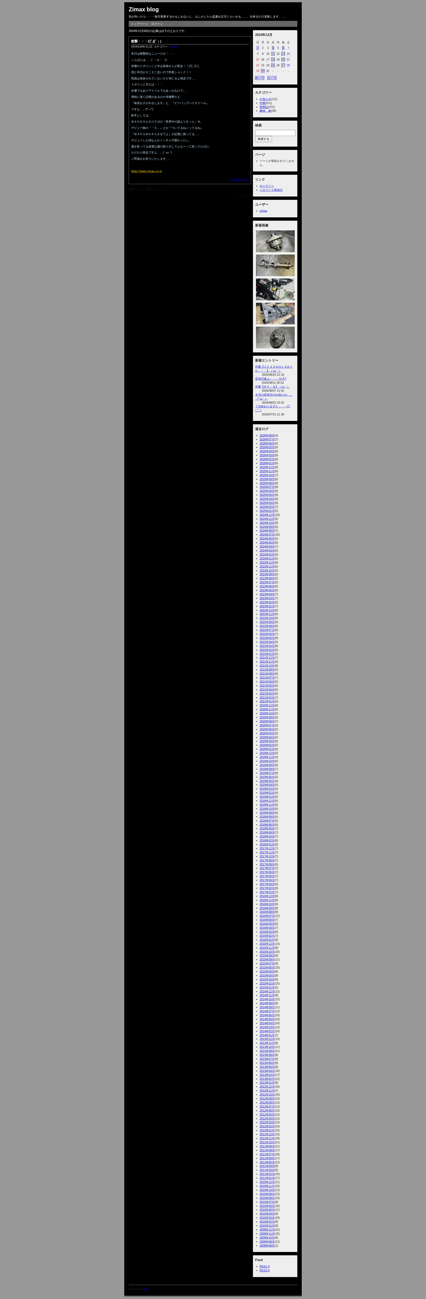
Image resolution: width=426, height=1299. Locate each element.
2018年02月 (267, 840)
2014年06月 (267, 1015)
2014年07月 (267, 1011)
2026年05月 (267, 447)
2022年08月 (267, 626)
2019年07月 (267, 773)
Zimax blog (144, 9)
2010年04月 (267, 1213)
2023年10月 (267, 570)
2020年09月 (267, 717)
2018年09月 (267, 812)
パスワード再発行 (271, 190)
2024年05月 (267, 542)
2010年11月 (267, 1186)
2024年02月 (267, 554)
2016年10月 (267, 904)
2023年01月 (267, 606)
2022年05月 (267, 638)
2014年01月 (267, 1035)
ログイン (157, 24)
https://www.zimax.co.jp (146, 171)
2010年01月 (267, 1225)
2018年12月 (267, 800)
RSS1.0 (265, 1266)
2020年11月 (267, 709)
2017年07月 (267, 868)
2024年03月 (267, 550)
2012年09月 (267, 1098)
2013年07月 (267, 1059)
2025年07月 (267, 487)
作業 (262, 103)
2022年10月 (267, 618)
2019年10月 (267, 761)
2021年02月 (267, 697)
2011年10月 (267, 1142)
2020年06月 (267, 729)
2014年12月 (267, 991)
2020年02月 (267, 745)
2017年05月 (267, 876)
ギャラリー (267, 186)
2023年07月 (267, 582)
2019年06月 (267, 777)
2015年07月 (267, 963)
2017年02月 (267, 888)
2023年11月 (267, 566)
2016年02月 (267, 935)
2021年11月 (267, 661)
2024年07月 (267, 534)
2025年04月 (267, 499)
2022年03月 (267, 646)
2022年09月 (267, 622)
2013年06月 (267, 1063)
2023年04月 (267, 594)
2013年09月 (267, 1051)
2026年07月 (267, 439)
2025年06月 (267, 491)
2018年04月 (267, 832)
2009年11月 (267, 1233)
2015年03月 (267, 979)
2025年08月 (267, 483)
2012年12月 (267, 1086)
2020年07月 (267, 725)
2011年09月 (267, 1146)
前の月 (259, 78)
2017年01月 (267, 892)
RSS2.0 (265, 1270)
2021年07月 (267, 677)
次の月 (272, 78)
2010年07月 (267, 1202)
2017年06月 (267, 872)
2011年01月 (267, 1178)
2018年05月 (267, 828)
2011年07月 (267, 1154)
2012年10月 (267, 1094)
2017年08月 (267, 864)
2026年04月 (267, 451)
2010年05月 (267, 1209)
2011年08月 (267, 1150)
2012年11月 (267, 1090)
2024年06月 (267, 538)
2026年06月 (267, 443)
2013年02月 (267, 1079)
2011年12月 (267, 1134)
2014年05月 (267, 1019)
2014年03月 (267, 1027)
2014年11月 (267, 995)
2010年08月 (267, 1198)
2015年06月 (267, 967)
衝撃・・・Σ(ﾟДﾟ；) (146, 41)
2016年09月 (267, 908)
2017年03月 (267, 884)
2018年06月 (267, 824)
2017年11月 (267, 852)
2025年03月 (267, 503)
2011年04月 (267, 1166)
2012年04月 (267, 1118)
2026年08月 (267, 435)
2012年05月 (267, 1114)
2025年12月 (267, 467)
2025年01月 (267, 511)
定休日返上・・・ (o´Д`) (270, 378)
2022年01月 (267, 654)
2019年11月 (267, 757)
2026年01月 (267, 463)
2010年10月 (267, 1190)
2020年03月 (267, 741)
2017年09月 (267, 860)
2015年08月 (267, 959)
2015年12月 (267, 943)
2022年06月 (267, 634)
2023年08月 (267, 578)
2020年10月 (267, 713)
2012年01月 (267, 1130)
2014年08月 (267, 1007)
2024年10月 (267, 523)
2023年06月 (267, 586)
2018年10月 (267, 808)
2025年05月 (267, 495)
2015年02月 (267, 983)
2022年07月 (267, 630)
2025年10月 (267, 475)
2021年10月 (267, 665)
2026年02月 (267, 459)
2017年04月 (267, 880)
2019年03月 (267, 788)
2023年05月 (267, 590)
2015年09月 (267, 955)
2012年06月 (267, 1110)
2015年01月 (267, 987)
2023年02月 (267, 602)
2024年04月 (267, 546)
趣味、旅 (265, 110)
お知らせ (265, 99)
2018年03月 (267, 836)
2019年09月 (267, 765)
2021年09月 (267, 669)
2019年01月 (267, 796)
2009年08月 (267, 1245)
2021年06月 (267, 681)
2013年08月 (267, 1055)
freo (146, 1289)
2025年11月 (267, 471)
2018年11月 (267, 804)
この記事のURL (239, 179)
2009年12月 (267, 1229)
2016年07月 (267, 916)
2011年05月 (267, 1162)
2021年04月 (267, 689)
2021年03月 (267, 693)
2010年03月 (267, 1217)
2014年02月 (267, 1031)
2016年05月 (267, 924)
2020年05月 (267, 733)
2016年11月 (267, 900)
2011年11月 (267, 1138)
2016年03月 (267, 931)
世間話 (174, 46)
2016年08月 (267, 912)
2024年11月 (267, 519)
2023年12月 (267, 562)
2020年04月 (267, 737)
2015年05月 (267, 971)
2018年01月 (267, 844)
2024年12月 (267, 515)
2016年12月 (267, 896)
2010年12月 (267, 1182)
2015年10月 (267, 951)
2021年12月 (267, 657)
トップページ (139, 24)
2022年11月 (267, 614)
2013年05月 (267, 1067)
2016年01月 (267, 939)
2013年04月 (267, 1071)
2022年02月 (267, 650)
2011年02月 (267, 1174)
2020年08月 (267, 721)
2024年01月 (267, 558)
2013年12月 (267, 1039)
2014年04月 (267, 1023)
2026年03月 (267, 455)
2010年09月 (267, 1194)
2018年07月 (267, 820)
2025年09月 (267, 479)
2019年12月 (267, 753)
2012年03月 (267, 1122)
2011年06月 (267, 1158)
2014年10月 (267, 999)
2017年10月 (267, 856)
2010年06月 (267, 1206)
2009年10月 (267, 1237)
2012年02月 (267, 1126)
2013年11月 (267, 1043)
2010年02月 (267, 1221)
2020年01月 (267, 749)
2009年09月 (267, 1241)
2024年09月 (267, 527)
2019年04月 (267, 784)
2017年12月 (267, 848)
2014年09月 (267, 1003)
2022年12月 (267, 610)
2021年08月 (267, 673)
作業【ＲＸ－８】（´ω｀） (272, 386)
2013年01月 (267, 1082)
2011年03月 (267, 1170)
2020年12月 (267, 705)
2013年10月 (267, 1047)
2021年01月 (267, 701)
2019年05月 (267, 781)
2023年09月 (267, 574)
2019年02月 (267, 792)
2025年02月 (267, 507)
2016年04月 (267, 928)
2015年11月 (267, 947)
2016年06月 (267, 920)
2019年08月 (267, 769)
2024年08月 (267, 530)
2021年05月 (267, 685)
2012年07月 (267, 1106)
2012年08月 (267, 1102)
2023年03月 (267, 598)
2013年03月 (267, 1075)
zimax (263, 210)
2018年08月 (267, 816)
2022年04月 (267, 642)
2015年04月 (267, 975)
